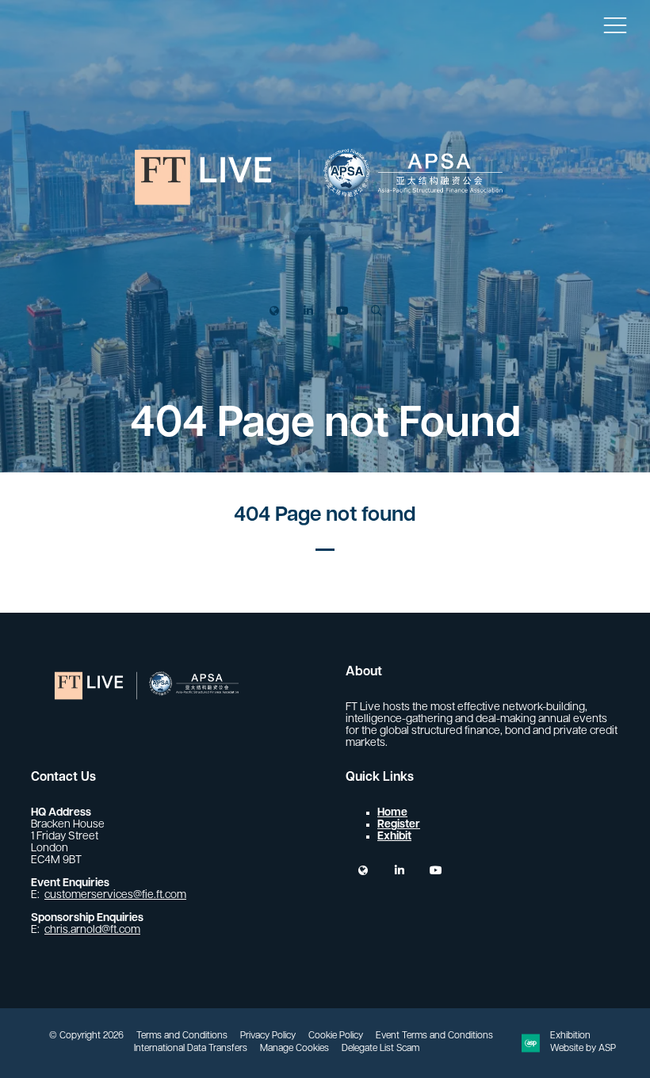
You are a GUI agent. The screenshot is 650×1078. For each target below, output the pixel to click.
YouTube (342, 311)
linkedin (399, 871)
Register (398, 825)
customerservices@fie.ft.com (115, 895)
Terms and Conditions (182, 1036)
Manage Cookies (294, 1048)
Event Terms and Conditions (434, 1036)
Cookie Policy (335, 1036)
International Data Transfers (190, 1048)
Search (376, 311)
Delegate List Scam (380, 1048)
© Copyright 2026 (86, 1036)
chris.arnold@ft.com (92, 930)
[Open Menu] (615, 24)
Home (392, 813)
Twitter (274, 311)
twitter (363, 871)
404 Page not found (325, 515)
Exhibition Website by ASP (583, 1042)
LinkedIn (308, 311)
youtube (436, 871)
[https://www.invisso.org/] (325, 261)
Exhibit (394, 837)
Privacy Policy (268, 1036)
